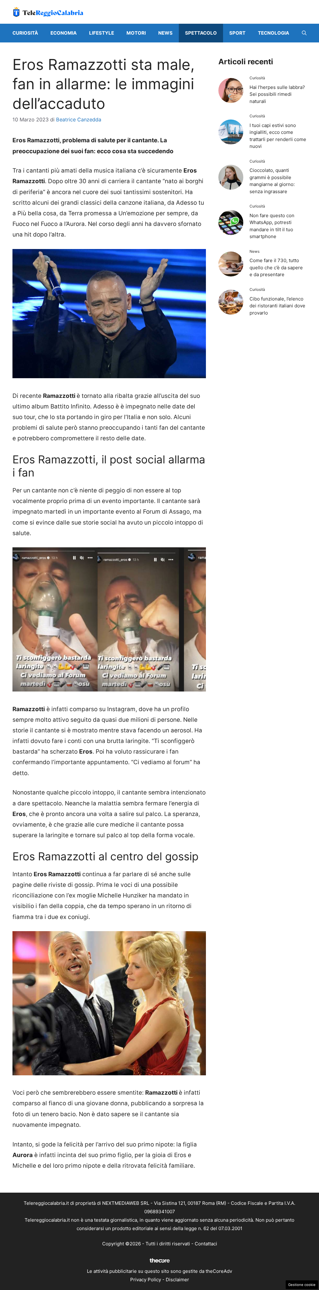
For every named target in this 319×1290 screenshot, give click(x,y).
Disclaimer (177, 1280)
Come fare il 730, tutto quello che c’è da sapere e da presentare (276, 267)
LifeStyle (101, 33)
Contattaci (206, 1244)
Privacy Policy (145, 1280)
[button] (304, 33)
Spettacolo (201, 33)
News (165, 33)
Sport (237, 33)
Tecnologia (273, 33)
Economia (63, 33)
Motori (136, 33)
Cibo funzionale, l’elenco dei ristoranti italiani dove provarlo (277, 306)
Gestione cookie (302, 1285)
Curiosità (25, 33)
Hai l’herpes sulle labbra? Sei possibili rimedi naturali (277, 94)
